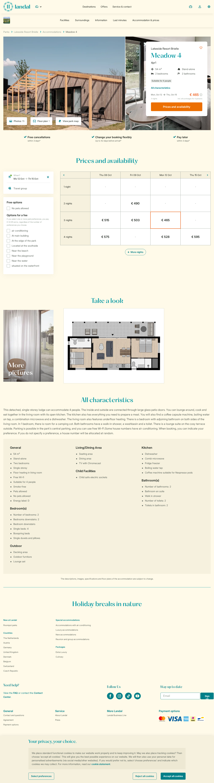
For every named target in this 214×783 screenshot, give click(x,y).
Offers (104, 6)
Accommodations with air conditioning (73, 625)
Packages (60, 647)
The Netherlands (11, 638)
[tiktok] (128, 698)
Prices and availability (176, 106)
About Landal (61, 715)
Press (57, 720)
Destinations (89, 6)
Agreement (8, 720)
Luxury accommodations (67, 630)
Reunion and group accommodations (72, 639)
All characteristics (160, 87)
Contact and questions (13, 715)
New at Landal (10, 620)
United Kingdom (10, 652)
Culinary (59, 657)
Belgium (7, 661)
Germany (7, 647)
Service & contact (122, 6)
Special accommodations (68, 620)
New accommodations (66, 634)
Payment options (11, 724)
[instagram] (119, 698)
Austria (6, 643)
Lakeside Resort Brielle (165, 48)
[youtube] (137, 698)
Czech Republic (10, 671)
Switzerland (8, 666)
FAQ (15, 692)
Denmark (7, 657)
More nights (136, 252)
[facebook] (110, 698)
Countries (7, 633)
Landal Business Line (116, 715)
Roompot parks (10, 625)
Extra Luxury (61, 652)
